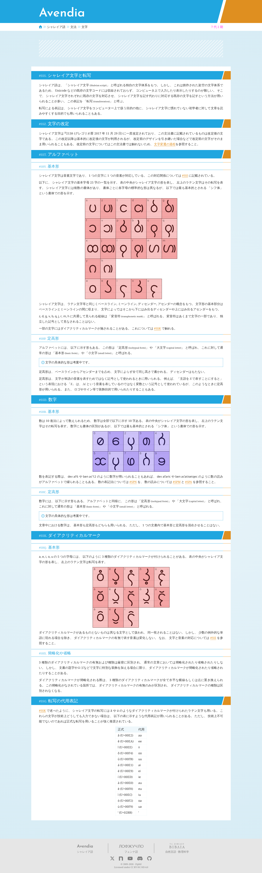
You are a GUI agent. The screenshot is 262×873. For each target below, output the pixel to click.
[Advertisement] (131, 48)
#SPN (133, 482)
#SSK (157, 328)
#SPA (188, 482)
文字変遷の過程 (164, 144)
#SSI (185, 176)
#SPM (176, 482)
